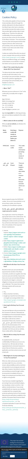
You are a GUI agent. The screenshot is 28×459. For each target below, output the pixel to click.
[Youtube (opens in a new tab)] (17, 2)
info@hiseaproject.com (8, 84)
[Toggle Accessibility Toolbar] (3, 11)
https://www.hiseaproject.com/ (11, 57)
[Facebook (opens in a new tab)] (11, 2)
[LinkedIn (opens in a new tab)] (14, 2)
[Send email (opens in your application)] (19, 2)
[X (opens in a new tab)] (9, 2)
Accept (12, 456)
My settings (5, 456)
